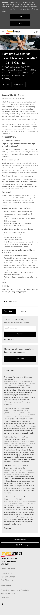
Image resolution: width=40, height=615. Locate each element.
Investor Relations (8, 594)
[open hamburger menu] (3, 32)
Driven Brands (6, 574)
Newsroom (5, 597)
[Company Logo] (13, 32)
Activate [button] (20, 334)
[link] (9, 339)
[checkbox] (6, 85)
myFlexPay (16, 292)
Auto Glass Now (7, 580)
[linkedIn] (3, 604)
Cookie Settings (32, 9)
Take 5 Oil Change (8, 577)
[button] (18, 84)
